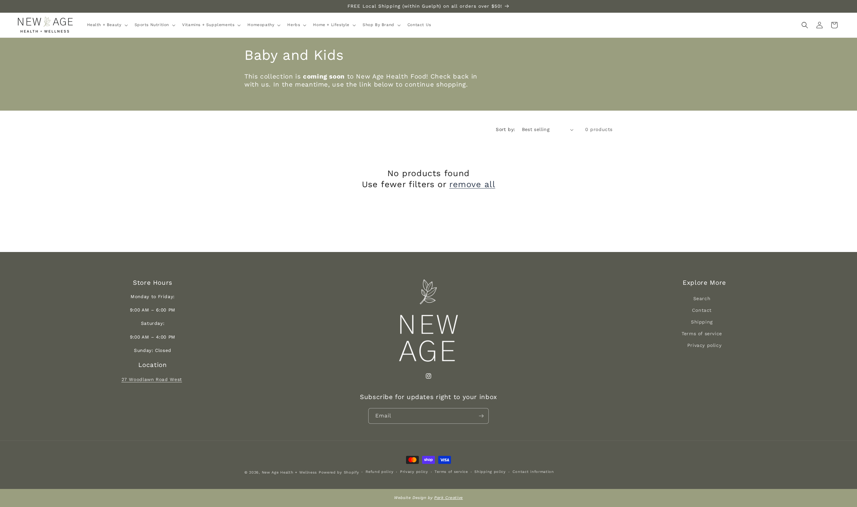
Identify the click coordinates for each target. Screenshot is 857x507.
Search (702, 298)
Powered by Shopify (339, 472)
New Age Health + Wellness (289, 472)
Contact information (533, 472)
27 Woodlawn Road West (152, 379)
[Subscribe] (481, 416)
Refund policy (379, 472)
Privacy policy (704, 345)
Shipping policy (490, 472)
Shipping (702, 322)
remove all (472, 184)
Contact (702, 310)
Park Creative (448, 497)
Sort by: (505, 129)
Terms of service (702, 333)
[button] (107, 25)
